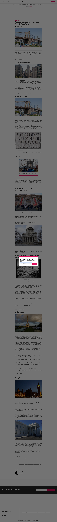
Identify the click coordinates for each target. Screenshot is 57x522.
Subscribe (34, 263)
